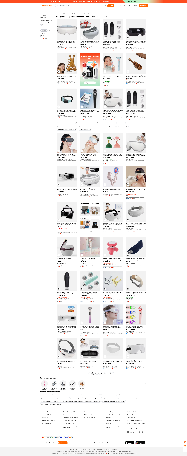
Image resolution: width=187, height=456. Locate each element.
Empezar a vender (131, 417)
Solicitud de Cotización (89, 417)
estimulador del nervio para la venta (93, 398)
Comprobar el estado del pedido (134, 420)
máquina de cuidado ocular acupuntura (86, 122)
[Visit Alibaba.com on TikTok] (142, 432)
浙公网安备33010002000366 (117, 453)
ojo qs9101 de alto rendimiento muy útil (91, 394)
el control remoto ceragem (125, 394)
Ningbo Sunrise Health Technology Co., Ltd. (135, 264)
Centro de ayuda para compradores (114, 414)
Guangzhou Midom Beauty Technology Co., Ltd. (136, 332)
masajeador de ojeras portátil (127, 398)
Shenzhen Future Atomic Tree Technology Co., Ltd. (67, 47)
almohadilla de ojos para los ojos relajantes (67, 129)
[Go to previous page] (89, 373)
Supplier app (102, 442)
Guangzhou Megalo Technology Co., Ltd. (112, 48)
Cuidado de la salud (65, 13)
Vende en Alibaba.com (132, 414)
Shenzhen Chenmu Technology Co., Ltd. (112, 83)
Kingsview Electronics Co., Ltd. (86, 366)
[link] (185, 442)
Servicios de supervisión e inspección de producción (71, 426)
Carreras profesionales (47, 423)
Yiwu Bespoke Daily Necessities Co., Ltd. (66, 82)
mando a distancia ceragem (111, 398)
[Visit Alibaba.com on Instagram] (136, 432)
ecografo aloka (140, 398)
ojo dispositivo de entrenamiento (87, 126)
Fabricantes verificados (89, 414)
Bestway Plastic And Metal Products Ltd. (89, 195)
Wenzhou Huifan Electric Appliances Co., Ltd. (113, 333)
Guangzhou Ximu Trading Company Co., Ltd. (89, 117)
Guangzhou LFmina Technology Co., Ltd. (135, 197)
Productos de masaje (77, 13)
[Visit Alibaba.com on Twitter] (134, 432)
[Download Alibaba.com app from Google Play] (140, 442)
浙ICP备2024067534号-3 (131, 453)
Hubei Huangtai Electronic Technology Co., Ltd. (90, 160)
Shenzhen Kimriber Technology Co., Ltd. (112, 367)
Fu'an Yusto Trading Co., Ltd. (132, 299)
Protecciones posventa (68, 423)
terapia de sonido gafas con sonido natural (107, 122)
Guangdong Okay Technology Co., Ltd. (65, 264)
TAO (105, 449)
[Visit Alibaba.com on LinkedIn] (131, 432)
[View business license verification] (106, 454)
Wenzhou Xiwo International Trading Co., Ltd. (136, 229)
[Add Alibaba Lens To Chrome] (62, 442)
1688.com (78, 449)
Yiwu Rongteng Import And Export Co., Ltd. (135, 82)
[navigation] (47, 194)
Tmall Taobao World (86, 449)
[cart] (125, 5)
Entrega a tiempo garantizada (69, 420)
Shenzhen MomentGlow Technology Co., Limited (136, 117)
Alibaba (57, 13)
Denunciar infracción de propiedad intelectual (113, 426)
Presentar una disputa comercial (113, 420)
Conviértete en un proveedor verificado (136, 423)
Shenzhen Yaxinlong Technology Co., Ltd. (112, 229)
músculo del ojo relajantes (85, 129)
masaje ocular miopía (123, 126)
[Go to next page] (113, 373)
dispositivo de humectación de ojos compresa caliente (67, 394)
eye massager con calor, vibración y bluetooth (51, 404)
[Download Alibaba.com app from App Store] (129, 442)
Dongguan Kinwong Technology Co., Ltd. (112, 299)
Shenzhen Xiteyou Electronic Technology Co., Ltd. (136, 48)
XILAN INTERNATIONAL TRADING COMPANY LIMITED (113, 194)
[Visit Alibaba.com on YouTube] (139, 432)
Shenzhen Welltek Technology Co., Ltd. (65, 367)
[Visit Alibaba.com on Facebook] (128, 432)
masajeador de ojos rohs (77, 398)
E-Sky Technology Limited (85, 47)
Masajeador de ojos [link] (88, 13)
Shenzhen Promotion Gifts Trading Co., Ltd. (112, 266)
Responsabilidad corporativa (48, 420)
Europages (114, 449)
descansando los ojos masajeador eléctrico (67, 126)
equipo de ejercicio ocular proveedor (65, 122)
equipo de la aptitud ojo (47, 394)
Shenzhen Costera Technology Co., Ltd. (65, 299)
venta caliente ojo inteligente (48, 398)
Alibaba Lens (49, 442)
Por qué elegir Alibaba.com (48, 414)
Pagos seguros (66, 414)
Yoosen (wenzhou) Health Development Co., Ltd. (113, 117)
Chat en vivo (108, 417)
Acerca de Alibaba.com (47, 411)
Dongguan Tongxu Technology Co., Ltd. (88, 264)
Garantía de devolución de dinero (70, 417)
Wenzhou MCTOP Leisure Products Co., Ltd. (66, 116)
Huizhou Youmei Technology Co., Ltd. (88, 299)
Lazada (93, 449)
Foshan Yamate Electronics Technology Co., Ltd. (90, 333)
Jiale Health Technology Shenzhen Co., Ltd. (66, 160)
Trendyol (109, 449)
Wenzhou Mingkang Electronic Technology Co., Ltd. (67, 232)
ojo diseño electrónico (62, 398)
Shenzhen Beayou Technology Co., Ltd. (111, 161)
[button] (105, 5)
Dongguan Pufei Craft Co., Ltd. (63, 194)
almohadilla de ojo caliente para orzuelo (106, 126)
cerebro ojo (122, 122)
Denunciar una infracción (111, 430)
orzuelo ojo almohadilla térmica (109, 394)
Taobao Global (99, 449)
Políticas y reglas (66, 430)
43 (110, 373)
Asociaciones (130, 426)
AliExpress (72, 449)
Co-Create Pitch (45, 417)
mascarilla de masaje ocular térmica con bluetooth (114, 401)
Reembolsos (108, 423)
